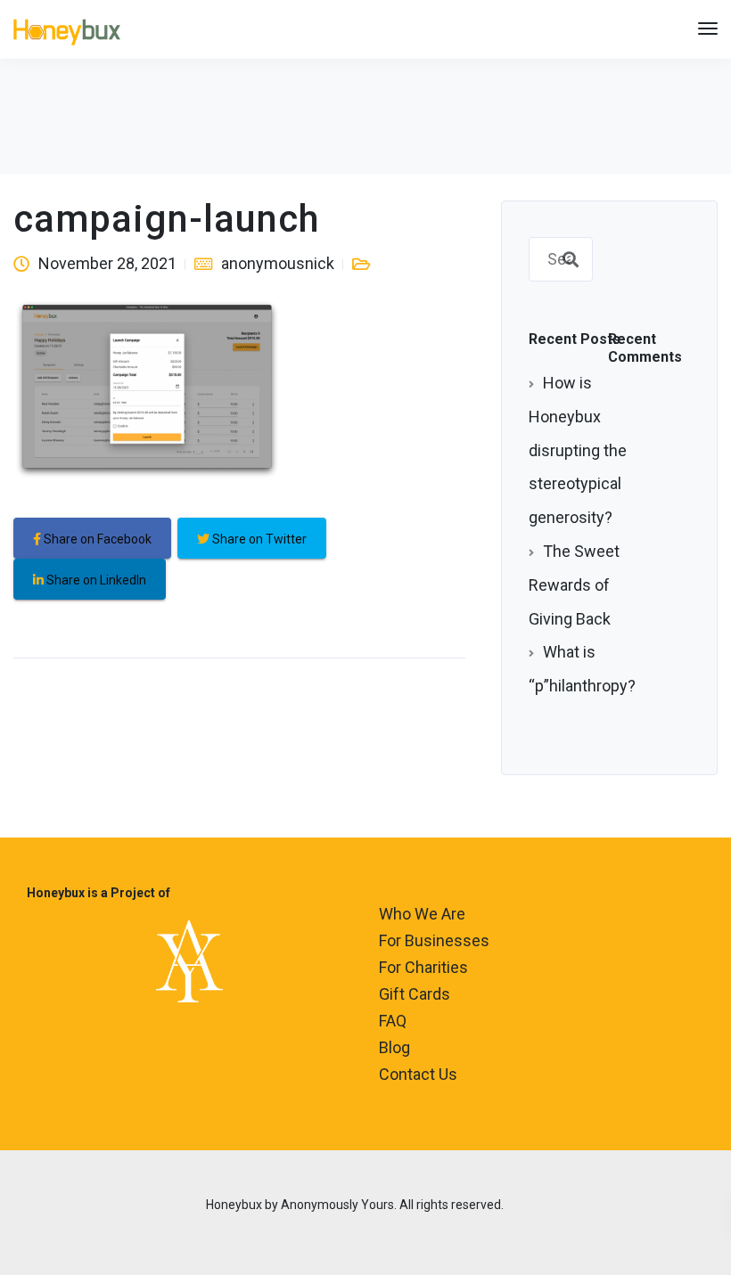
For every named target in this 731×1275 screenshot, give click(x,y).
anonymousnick (277, 263)
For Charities (423, 967)
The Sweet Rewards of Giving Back (574, 585)
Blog (394, 1047)
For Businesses (434, 940)
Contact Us (418, 1074)
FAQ (393, 1020)
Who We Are (422, 913)
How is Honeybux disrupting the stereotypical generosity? (578, 450)
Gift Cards (414, 994)
